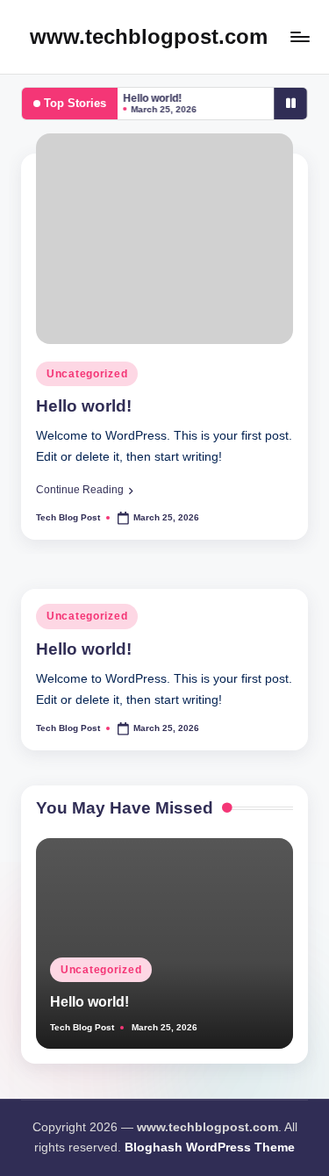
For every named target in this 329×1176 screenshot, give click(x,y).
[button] (84, 489)
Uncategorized (86, 374)
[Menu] (299, 36)
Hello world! (149, 98)
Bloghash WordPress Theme (210, 1147)
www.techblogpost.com (149, 36)
